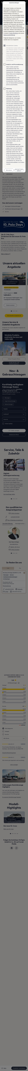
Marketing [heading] (9, 88)
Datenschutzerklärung (9, 35)
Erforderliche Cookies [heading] (12, 45)
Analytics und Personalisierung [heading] (14, 64)
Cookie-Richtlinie (13, 33)
